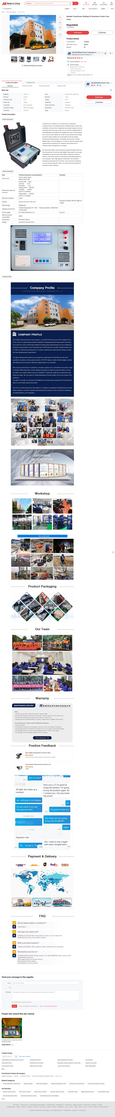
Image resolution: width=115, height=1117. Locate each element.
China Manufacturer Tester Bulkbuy (49, 1096)
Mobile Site (94, 1104)
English (18, 1106)
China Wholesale (50, 1104)
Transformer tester (6, 1063)
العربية (66, 1106)
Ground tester (89, 1060)
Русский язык (42, 1106)
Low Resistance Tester (103, 1091)
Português (29, 1106)
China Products (24, 1104)
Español (23, 1106)
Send (14, 1006)
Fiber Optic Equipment (42, 1083)
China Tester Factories (25, 1091)
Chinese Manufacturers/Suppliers (37, 1104)
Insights (100, 1104)
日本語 (75, 1106)
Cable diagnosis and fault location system (12, 1060)
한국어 (71, 1106)
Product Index (86, 1104)
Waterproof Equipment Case (58, 1083)
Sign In (69, 75)
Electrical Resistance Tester (10, 1096)
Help (83, 8)
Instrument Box (21, 12)
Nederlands (60, 1106)
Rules (112, 8)
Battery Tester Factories (9, 1091)
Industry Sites (68, 1104)
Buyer (74, 8)
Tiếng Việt (96, 1106)
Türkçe (90, 1106)
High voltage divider (90, 1066)
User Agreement (67, 1110)
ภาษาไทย (85, 1106)
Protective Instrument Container (96, 1083)
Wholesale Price (59, 1104)
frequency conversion (91, 1063)
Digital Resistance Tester (87, 1091)
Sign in (111, 4)
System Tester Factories (40, 1091)
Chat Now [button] (103, 32)
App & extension (93, 8)
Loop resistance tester (7, 1066)
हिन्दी (80, 1106)
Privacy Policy (82, 1110)
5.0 (92, 85)
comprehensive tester (35, 1060)
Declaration (75, 1110)
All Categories (7, 8)
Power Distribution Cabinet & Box (11, 1083)
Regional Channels (77, 1104)
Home (3, 12)
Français (36, 1106)
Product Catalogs (25, 1056)
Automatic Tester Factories (57, 1091)
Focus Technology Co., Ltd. (46, 1110)
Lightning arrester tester (36, 1066)
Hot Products (16, 1104)
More (3, 1099)
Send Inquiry (78, 32)
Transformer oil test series (36, 1063)
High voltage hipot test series (65, 1060)
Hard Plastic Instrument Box (76, 1083)
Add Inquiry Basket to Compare (33, 65)
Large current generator (64, 1066)
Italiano (49, 1106)
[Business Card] (111, 90)
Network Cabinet (28, 1083)
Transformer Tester (73, 1091)
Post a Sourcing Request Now (48, 1006)
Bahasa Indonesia (104, 1106)
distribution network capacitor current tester (69, 1063)
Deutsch (54, 1106)
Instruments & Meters (11, 12)
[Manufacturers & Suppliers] (11, 3)
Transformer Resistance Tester (29, 1096)
